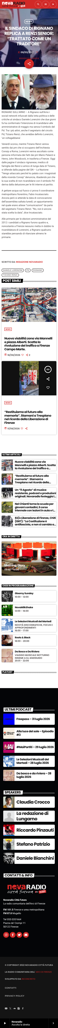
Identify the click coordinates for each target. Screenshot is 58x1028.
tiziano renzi (10, 275)
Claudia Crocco (33, 802)
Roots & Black (22, 637)
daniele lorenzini (12, 270)
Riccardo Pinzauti (35, 830)
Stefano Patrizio (33, 844)
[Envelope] (26, 935)
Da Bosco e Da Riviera (27, 651)
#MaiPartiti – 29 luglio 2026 (35, 747)
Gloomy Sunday (24, 593)
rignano (37, 270)
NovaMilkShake (24, 607)
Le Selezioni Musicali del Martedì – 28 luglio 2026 (32, 761)
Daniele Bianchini (35, 858)
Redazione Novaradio (29, 261)
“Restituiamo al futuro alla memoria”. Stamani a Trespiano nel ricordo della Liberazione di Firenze (27, 417)
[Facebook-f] (13, 935)
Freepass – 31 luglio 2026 (33, 719)
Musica (9, 556)
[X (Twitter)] (10, 1009)
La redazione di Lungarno (32, 816)
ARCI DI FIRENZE (44, 971)
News (29, 21)
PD (27, 270)
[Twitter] (19, 935)
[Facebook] (23, 1009)
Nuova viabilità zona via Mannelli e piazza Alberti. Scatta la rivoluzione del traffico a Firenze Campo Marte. (28, 343)
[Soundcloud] (14, 1009)
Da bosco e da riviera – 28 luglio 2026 (33, 775)
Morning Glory (14, 565)
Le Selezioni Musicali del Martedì (33, 621)
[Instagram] (6, 935)
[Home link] (13, 4)
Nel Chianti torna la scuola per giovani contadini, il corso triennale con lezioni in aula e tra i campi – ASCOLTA (35, 509)
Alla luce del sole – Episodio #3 (35, 733)
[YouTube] (6, 1009)
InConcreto (28, 978)
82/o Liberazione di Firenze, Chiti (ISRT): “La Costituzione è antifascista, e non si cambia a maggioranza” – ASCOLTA (35, 523)
